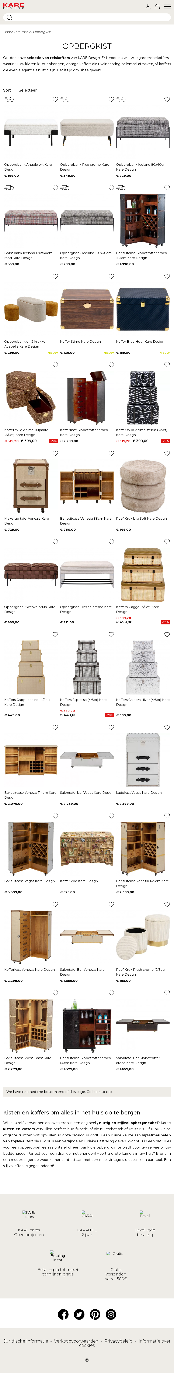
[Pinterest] (95, 1314)
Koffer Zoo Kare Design (79, 881)
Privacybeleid (119, 1341)
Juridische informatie (26, 1341)
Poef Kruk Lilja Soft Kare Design (141, 518)
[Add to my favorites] (55, 99)
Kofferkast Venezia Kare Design (29, 970)
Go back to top (99, 1092)
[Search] (9, 17)
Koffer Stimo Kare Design (80, 341)
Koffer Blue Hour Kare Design (140, 341)
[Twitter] (79, 1314)
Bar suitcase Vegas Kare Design (29, 881)
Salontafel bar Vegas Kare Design (87, 793)
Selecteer (28, 90)
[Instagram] (111, 1314)
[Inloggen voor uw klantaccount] (148, 6)
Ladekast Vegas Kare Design (139, 793)
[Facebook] (63, 1314)
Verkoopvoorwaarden (77, 1341)
